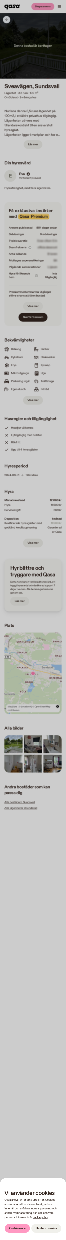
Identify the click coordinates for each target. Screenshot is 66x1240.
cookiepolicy (40, 1217)
